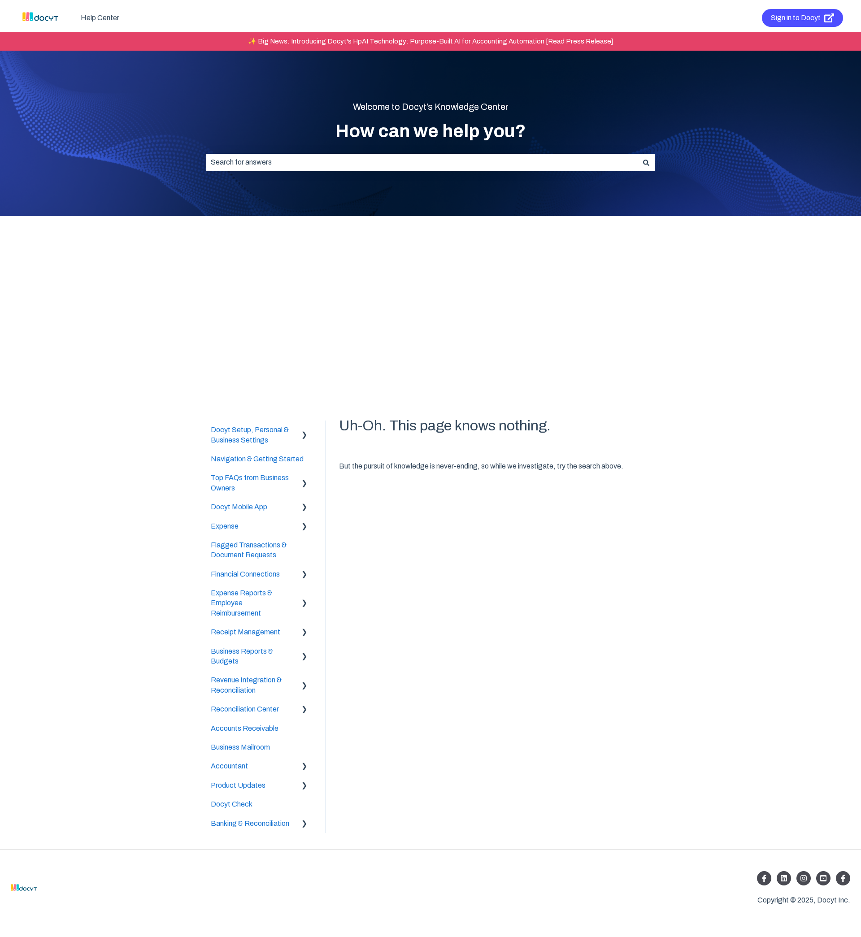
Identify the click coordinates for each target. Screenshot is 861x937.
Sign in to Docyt (796, 18)
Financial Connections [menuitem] (245, 574)
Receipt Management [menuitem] (245, 632)
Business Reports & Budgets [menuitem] (242, 656)
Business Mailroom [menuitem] (240, 747)
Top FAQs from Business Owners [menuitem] (250, 482)
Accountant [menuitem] (229, 766)
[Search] (646, 162)
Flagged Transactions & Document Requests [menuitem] (249, 550)
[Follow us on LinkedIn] (784, 878)
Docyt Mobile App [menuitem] (239, 507)
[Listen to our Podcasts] (823, 878)
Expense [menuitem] (225, 526)
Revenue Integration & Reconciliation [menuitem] (246, 685)
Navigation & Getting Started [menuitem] (257, 459)
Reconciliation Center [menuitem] (245, 709)
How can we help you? (430, 131)
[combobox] (422, 162)
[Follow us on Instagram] (803, 878)
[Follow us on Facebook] (764, 878)
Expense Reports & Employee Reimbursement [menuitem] (241, 603)
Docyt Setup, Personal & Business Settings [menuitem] (250, 434)
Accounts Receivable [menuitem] (244, 728)
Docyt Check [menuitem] (231, 804)
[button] (304, 430)
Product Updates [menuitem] (238, 785)
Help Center (100, 18)
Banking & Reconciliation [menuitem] (250, 823)
